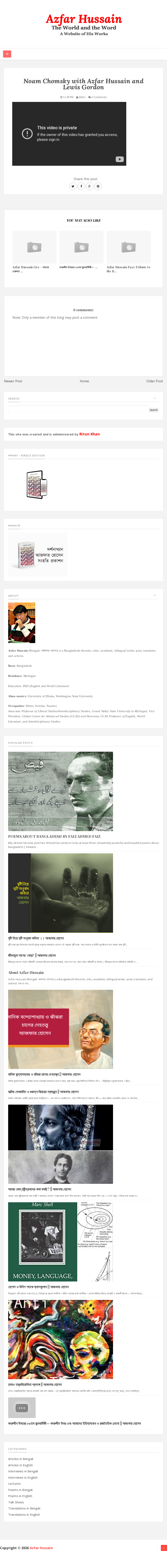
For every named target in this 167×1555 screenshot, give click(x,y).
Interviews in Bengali (23, 1471)
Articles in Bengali (20, 1459)
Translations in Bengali (24, 1508)
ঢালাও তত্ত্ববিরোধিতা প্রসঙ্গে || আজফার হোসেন (35, 1384)
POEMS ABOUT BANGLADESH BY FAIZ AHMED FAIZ (54, 836)
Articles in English (20, 1465)
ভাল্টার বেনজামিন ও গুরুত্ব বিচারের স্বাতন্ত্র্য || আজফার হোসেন (43, 1091)
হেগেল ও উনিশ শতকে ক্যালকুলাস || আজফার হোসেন (38, 1286)
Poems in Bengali (20, 1490)
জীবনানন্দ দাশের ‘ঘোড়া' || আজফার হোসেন (32, 955)
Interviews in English (22, 1477)
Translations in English (24, 1514)
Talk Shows (16, 1502)
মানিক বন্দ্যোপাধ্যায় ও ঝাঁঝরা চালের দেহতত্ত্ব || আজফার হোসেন (44, 1074)
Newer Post (13, 381)
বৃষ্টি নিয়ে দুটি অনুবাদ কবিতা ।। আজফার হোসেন (36, 938)
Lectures (14, 1483)
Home (84, 381)
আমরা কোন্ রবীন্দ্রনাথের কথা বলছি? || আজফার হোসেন (39, 1189)
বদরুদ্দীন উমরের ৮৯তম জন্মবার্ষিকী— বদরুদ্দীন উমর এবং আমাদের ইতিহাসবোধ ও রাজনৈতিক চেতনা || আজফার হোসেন (74, 1423)
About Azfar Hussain (26, 972)
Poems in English (20, 1496)
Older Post (154, 381)
